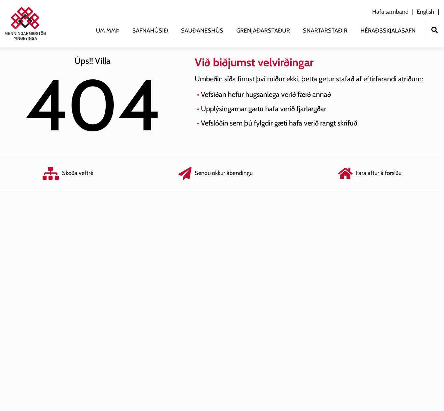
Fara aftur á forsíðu (378, 173)
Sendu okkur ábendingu (224, 173)
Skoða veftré (77, 173)
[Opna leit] (434, 29)
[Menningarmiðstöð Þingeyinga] (28, 23)
